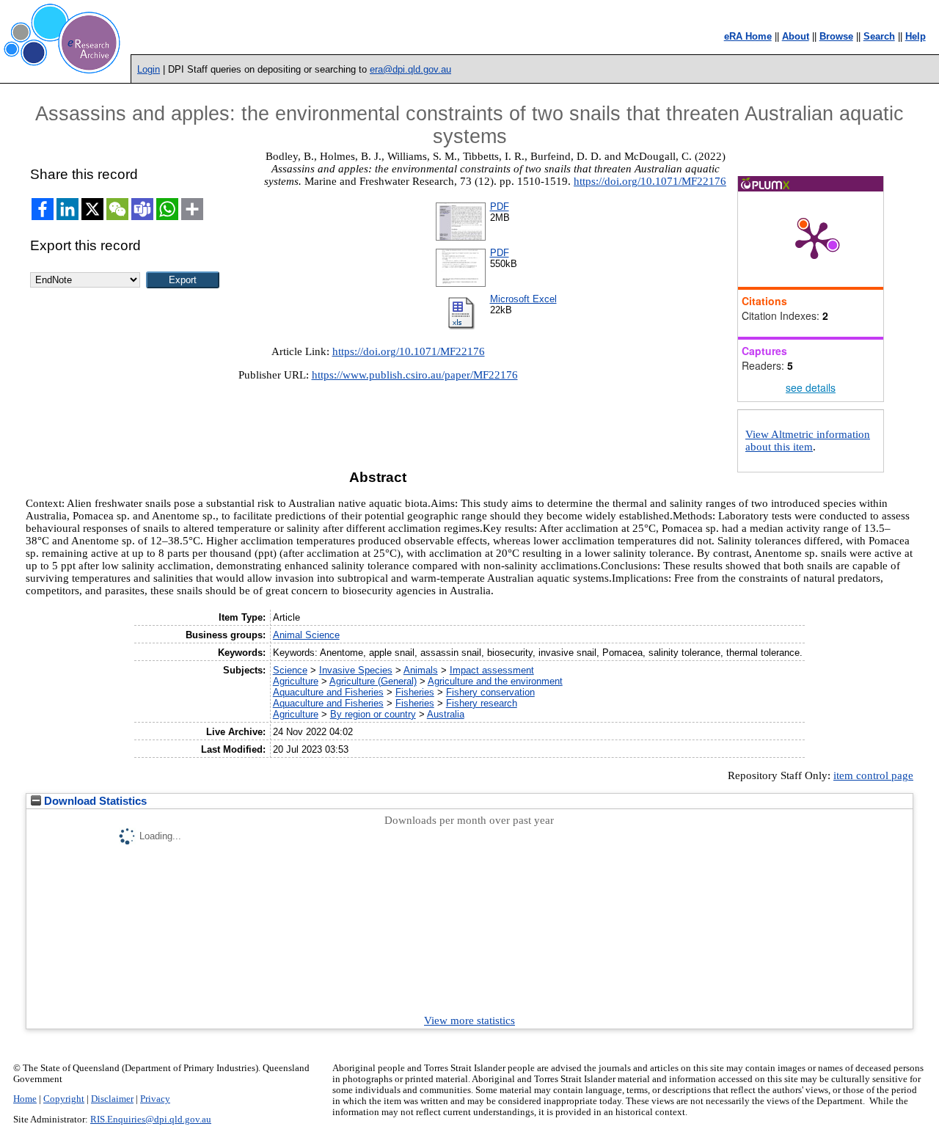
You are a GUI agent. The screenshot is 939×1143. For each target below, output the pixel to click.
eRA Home (748, 36)
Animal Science (306, 634)
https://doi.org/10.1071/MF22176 (650, 181)
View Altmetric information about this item (807, 440)
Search (879, 36)
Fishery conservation (490, 692)
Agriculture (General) (373, 681)
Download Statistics (94, 801)
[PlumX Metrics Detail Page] (814, 239)
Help (915, 36)
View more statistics (469, 1020)
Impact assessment (492, 670)
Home (25, 1099)
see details (811, 387)
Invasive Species (355, 670)
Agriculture (295, 681)
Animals (420, 670)
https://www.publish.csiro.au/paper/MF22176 (415, 375)
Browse (836, 36)
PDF (499, 206)
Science (290, 670)
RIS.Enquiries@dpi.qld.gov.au (150, 1119)
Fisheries (414, 692)
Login (148, 69)
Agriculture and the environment (495, 681)
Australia (445, 714)
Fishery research (481, 703)
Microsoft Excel (523, 298)
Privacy (155, 1099)
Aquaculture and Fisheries (328, 692)
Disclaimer (112, 1099)
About (795, 36)
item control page (873, 775)
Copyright (63, 1099)
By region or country (373, 714)
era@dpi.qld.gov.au (410, 69)
